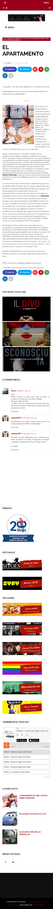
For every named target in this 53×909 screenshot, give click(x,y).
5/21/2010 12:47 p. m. (29, 418)
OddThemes (39, 905)
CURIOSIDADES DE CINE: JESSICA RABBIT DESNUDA (33, 797)
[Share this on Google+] (35, 69)
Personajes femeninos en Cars (32, 814)
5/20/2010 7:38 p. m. (24, 391)
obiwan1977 (16, 418)
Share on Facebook (10, 70)
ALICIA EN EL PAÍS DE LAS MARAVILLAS (30, 833)
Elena (13, 391)
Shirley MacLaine (9, 175)
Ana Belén (8, 63)
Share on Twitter (25, 70)
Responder (14, 411)
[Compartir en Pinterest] (10, 75)
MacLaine (45, 196)
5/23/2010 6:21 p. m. (29, 434)
